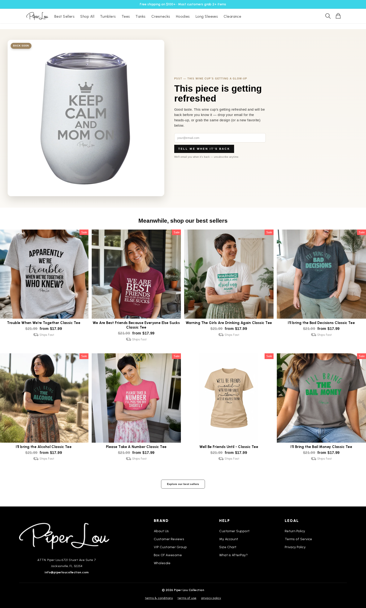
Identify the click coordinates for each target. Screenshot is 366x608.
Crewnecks (160, 16)
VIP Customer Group (170, 547)
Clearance (232, 16)
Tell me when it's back (204, 148)
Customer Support (234, 531)
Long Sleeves (207, 16)
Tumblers (108, 16)
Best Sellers (64, 16)
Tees (126, 16)
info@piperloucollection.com (67, 572)
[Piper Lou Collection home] (66, 535)
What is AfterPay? (233, 555)
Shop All (87, 16)
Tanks (140, 16)
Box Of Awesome (168, 555)
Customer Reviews (169, 539)
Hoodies (183, 16)
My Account (228, 539)
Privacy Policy (295, 547)
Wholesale (162, 563)
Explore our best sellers (183, 484)
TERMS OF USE (186, 598)
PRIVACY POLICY (211, 598)
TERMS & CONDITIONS (159, 598)
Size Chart (228, 547)
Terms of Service (298, 539)
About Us (161, 531)
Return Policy (295, 531)
